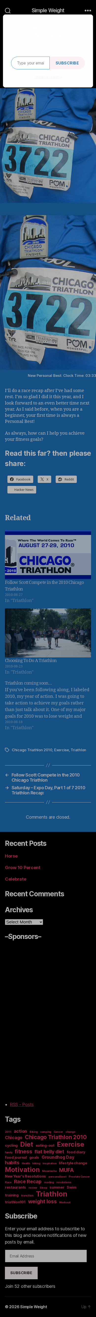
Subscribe (67, 63)
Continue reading (48, 77)
